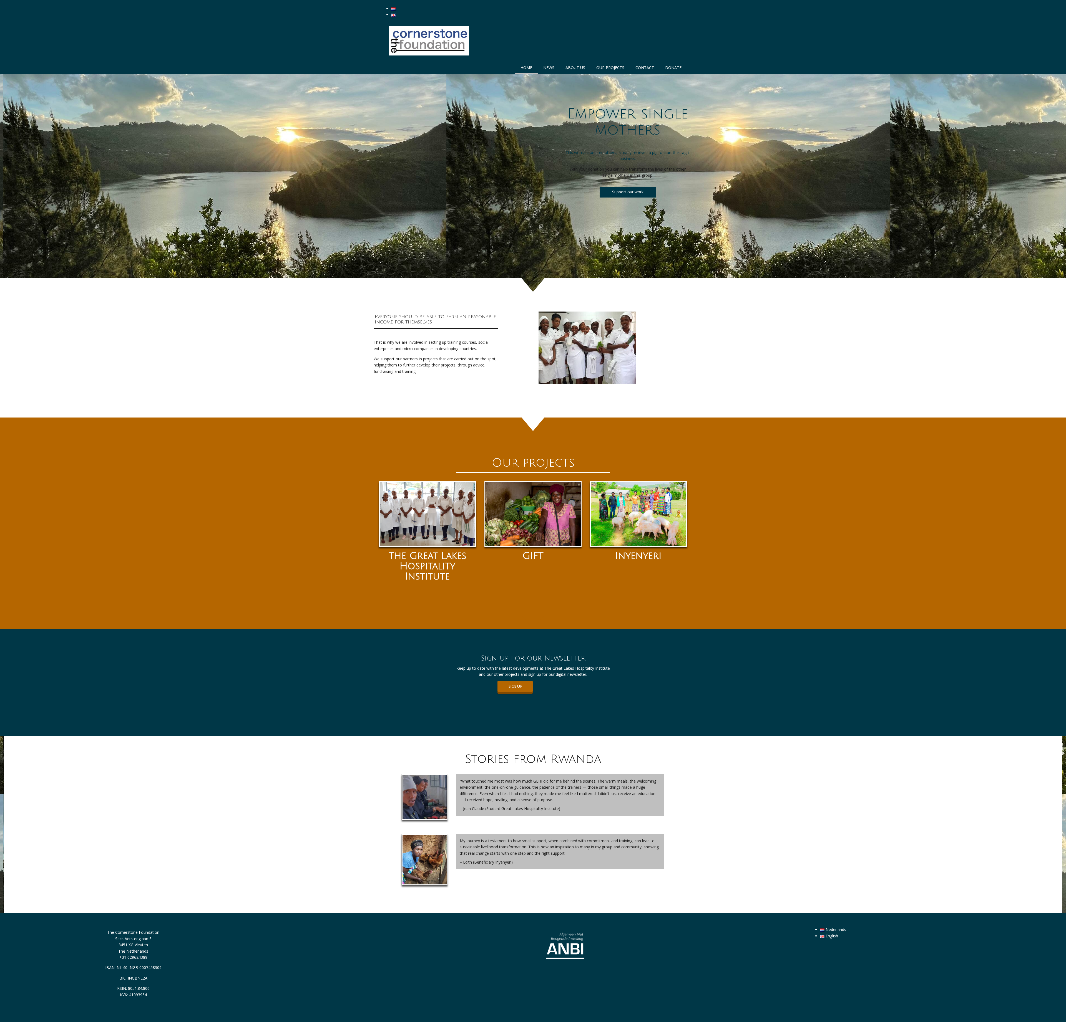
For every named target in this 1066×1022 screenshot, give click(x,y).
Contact (644, 67)
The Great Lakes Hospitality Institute (427, 566)
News (548, 67)
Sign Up (515, 686)
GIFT (533, 556)
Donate (673, 67)
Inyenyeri (638, 556)
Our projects (610, 67)
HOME (526, 67)
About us (575, 67)
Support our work (627, 191)
